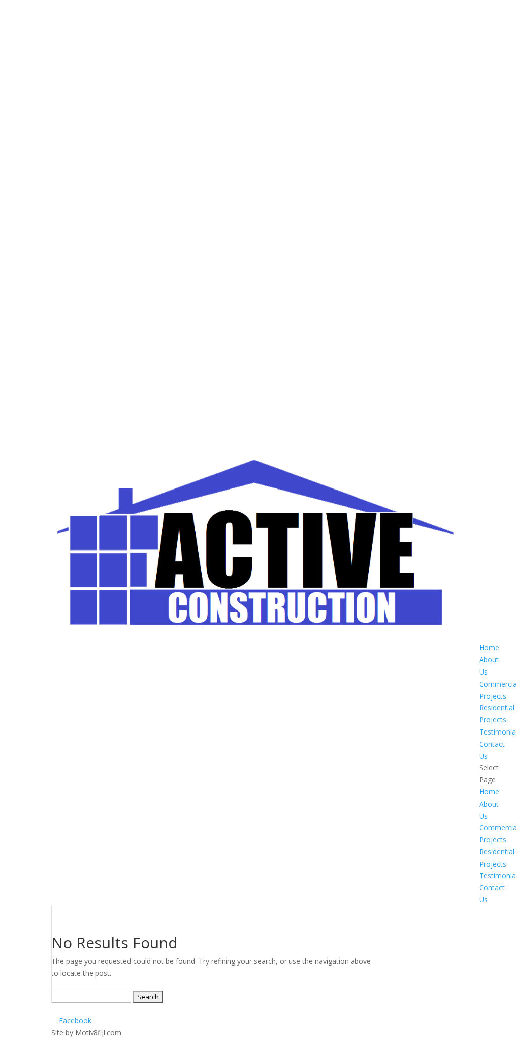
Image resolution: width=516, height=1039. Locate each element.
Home (489, 647)
